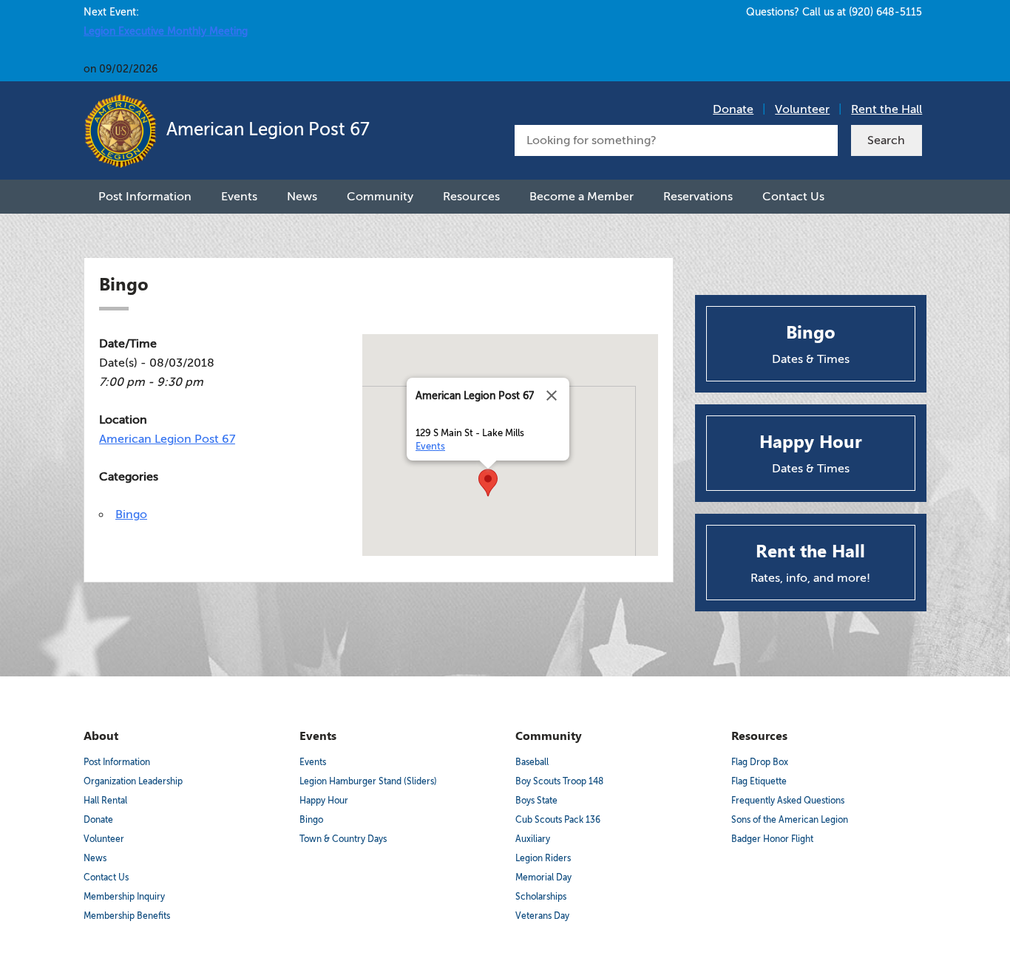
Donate (733, 109)
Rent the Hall (886, 109)
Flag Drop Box (759, 762)
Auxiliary (532, 839)
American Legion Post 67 (266, 130)
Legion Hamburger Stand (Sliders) (368, 781)
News (302, 196)
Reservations (698, 196)
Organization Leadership (133, 781)
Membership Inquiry (124, 897)
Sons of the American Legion (789, 820)
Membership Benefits (127, 916)
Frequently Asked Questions (787, 800)
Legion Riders (543, 858)
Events (239, 196)
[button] (488, 483)
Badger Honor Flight (772, 839)
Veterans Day (542, 916)
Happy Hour (323, 800)
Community (380, 196)
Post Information (145, 196)
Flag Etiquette (759, 781)
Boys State (536, 800)
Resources (471, 196)
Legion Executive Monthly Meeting (166, 31)
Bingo (131, 514)
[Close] (551, 395)
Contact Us (793, 196)
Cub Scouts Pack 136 (557, 820)
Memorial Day (543, 877)
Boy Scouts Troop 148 (559, 781)
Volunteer (802, 109)
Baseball (532, 762)
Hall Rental (105, 800)
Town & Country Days (343, 839)
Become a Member (581, 196)
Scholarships (540, 897)
